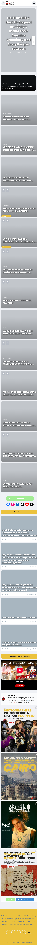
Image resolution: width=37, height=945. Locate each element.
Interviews (6, 205)
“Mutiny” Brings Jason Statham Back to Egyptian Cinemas (17, 363)
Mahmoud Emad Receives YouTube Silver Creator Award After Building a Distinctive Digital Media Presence (16, 118)
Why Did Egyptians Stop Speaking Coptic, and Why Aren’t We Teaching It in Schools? (17, 179)
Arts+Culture (6, 175)
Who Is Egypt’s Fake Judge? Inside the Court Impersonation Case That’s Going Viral (18, 485)
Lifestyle (4, 86)
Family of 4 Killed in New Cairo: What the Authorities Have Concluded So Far (19, 393)
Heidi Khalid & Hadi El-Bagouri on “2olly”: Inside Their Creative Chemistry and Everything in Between (18, 33)
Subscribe (20, 686)
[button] (3, 3)
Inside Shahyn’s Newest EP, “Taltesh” (15, 88)
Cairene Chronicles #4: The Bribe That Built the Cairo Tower (17, 332)
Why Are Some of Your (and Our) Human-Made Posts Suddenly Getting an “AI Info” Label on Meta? (19, 271)
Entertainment (7, 113)
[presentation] (33, 66)
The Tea (5, 144)
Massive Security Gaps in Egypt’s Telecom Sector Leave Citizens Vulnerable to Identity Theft (19, 424)
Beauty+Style (7, 236)
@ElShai (19, 681)
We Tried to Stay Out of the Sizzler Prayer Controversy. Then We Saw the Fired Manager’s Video (18, 454)
